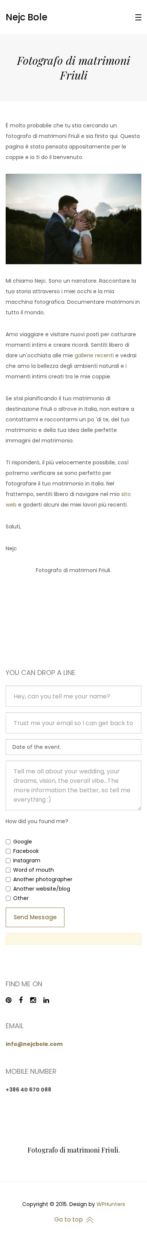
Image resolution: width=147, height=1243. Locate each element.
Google (22, 841)
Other (21, 898)
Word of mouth (33, 870)
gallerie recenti (94, 355)
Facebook (26, 851)
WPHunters (110, 1204)
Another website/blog (41, 888)
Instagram (26, 860)
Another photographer (42, 879)
